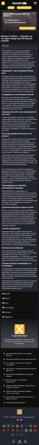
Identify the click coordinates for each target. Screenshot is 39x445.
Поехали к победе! (19, 339)
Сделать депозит (27, 28)
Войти (11, 7)
